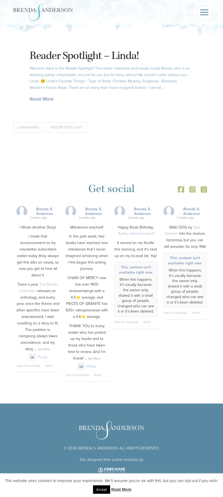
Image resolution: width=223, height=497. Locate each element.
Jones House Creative (111, 470)
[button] (204, 12)
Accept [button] (101, 489)
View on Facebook (28, 366)
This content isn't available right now (136, 269)
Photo (42, 357)
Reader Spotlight (66, 127)
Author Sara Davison (135, 233)
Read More (42, 99)
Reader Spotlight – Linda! (84, 56)
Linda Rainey (29, 127)
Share (48, 366)
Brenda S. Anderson (44, 211)
